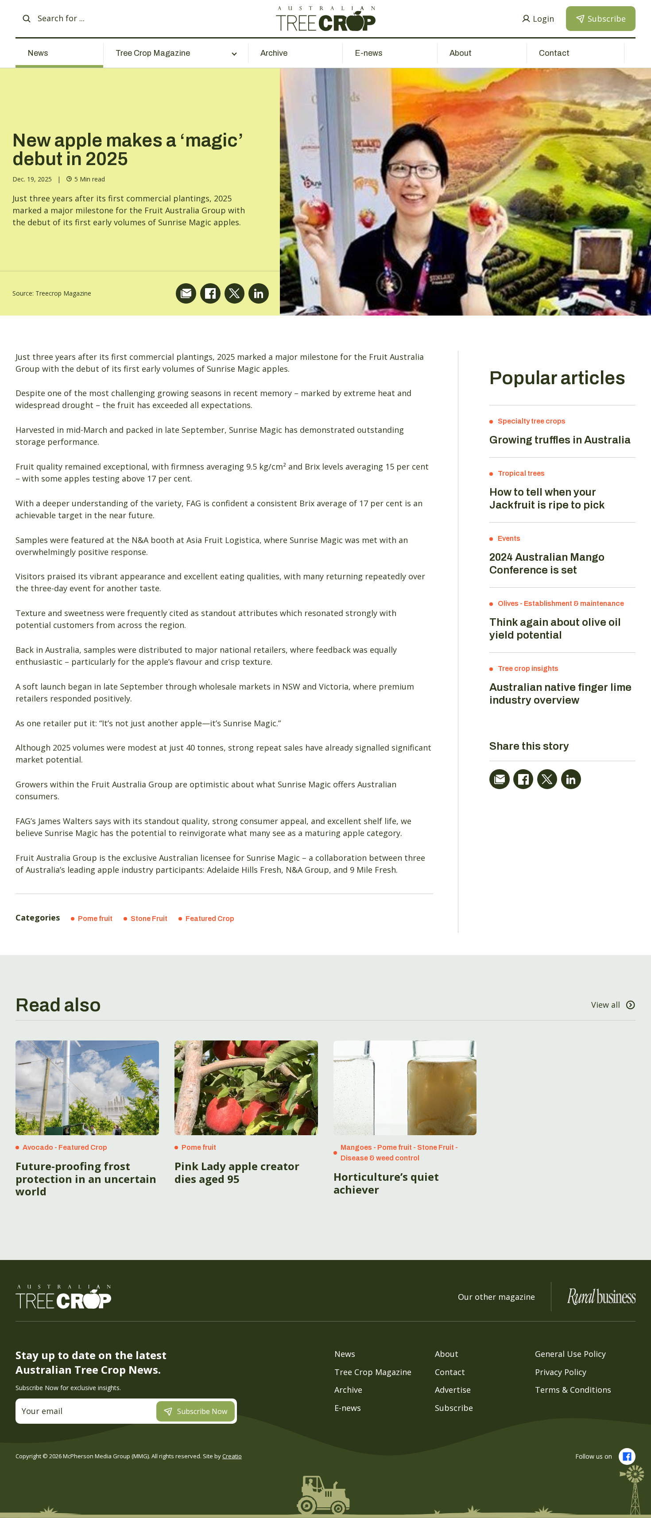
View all (605, 1004)
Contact (554, 53)
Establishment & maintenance (574, 603)
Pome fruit (95, 918)
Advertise (453, 1389)
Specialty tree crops (532, 421)
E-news (369, 53)
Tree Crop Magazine (372, 1372)
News (37, 53)
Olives (508, 603)
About (461, 53)
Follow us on (593, 1456)
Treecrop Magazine (63, 293)
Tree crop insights (528, 668)
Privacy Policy (560, 1372)
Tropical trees (521, 473)
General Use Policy (570, 1353)
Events (509, 538)
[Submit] (26, 18)
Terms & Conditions (573, 1389)
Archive (273, 53)
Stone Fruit (149, 918)
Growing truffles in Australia (560, 440)
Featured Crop (210, 918)
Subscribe (454, 1407)
